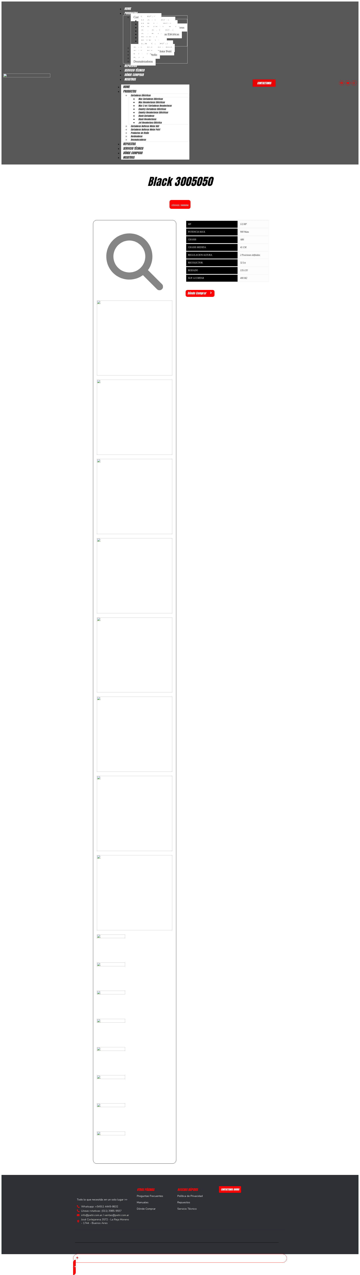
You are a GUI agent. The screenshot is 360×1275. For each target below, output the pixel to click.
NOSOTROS (130, 79)
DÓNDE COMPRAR (132, 153)
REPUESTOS (129, 144)
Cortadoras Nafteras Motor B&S (145, 126)
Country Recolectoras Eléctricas (153, 112)
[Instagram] (354, 83)
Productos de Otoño (140, 133)
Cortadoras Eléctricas (141, 95)
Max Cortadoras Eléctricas (150, 99)
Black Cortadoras (146, 116)
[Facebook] (341, 83)
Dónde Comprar (146, 1209)
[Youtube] (347, 83)
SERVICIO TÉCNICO (133, 148)
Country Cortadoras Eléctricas (152, 109)
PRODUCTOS (129, 91)
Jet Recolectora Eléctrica (150, 122)
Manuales (142, 1202)
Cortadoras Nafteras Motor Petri (145, 129)
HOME (126, 86)
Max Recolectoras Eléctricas (151, 102)
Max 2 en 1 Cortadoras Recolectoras (155, 105)
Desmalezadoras (143, 61)
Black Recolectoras (147, 119)
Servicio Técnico (187, 1209)
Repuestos (183, 1202)
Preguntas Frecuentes (150, 1196)
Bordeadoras (136, 136)
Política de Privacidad (190, 1196)
